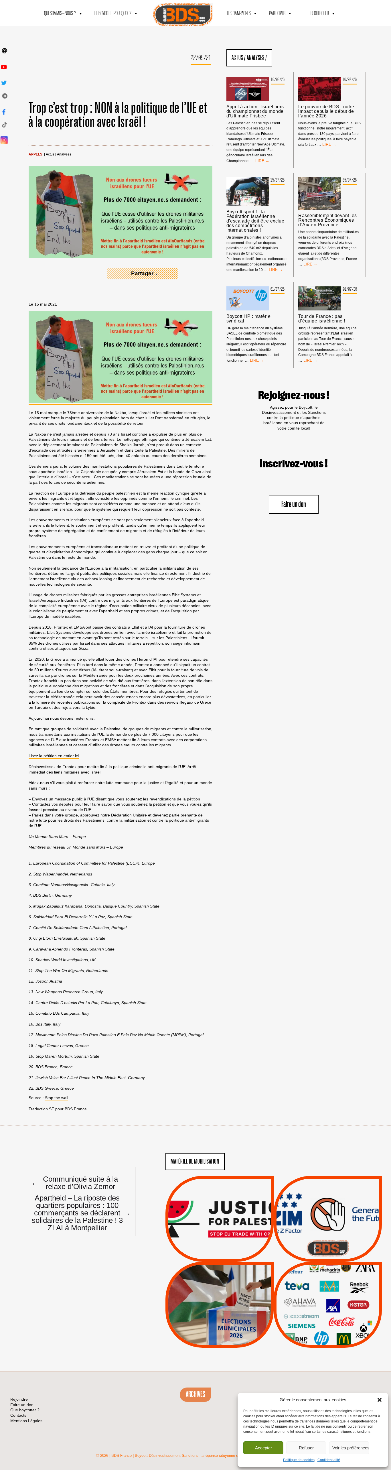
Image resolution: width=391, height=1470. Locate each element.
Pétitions (228, 1255)
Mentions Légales (26, 1420)
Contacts (18, 1415)
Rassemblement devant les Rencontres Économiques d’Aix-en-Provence (327, 220)
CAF (339, 1294)
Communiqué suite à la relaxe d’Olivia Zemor (74, 1182)
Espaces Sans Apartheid (219, 1320)
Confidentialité (328, 1460)
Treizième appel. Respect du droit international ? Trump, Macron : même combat (327, 1202)
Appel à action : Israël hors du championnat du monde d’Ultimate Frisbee (255, 111)
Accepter (263, 1447)
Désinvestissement (346, 1279)
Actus (50, 154)
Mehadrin (319, 1323)
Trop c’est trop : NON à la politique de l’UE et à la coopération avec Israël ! (118, 115)
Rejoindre (19, 1399)
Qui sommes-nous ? (60, 13)
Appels (35, 154)
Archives (195, 1394)
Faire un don (293, 504)
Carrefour (322, 1301)
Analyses (64, 154)
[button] (379, 1400)
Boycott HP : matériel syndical (249, 318)
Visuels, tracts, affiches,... (328, 1338)
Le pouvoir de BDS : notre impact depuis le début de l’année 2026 (326, 111)
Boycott (317, 1279)
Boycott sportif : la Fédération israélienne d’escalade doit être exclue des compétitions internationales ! (255, 221)
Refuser (306, 1447)
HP (337, 1301)
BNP (326, 1294)
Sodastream (327, 1330)
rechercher (320, 13)
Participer (277, 13)
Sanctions (228, 1248)
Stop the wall (56, 1097)
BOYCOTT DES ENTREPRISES (327, 1234)
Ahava (335, 1287)
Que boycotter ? (328, 1270)
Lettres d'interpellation (328, 1249)
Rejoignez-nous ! (293, 395)
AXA (314, 1294)
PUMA (336, 1323)
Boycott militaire (327, 1242)
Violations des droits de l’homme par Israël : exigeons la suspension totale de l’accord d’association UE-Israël (220, 1211)
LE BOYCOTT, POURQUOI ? (112, 13)
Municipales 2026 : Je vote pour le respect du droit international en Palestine (220, 1288)
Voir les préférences (350, 1447)
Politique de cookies (299, 1460)
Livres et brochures (327, 1315)
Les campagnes (239, 13)
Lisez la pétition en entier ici (54, 755)
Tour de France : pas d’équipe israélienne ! (321, 318)
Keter (327, 1308)
